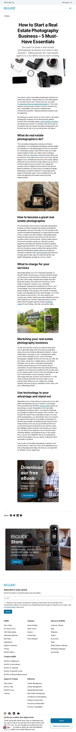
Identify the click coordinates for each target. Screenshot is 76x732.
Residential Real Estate (35, 690)
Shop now (16, 562)
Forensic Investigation (35, 707)
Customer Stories (57, 625)
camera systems (45, 406)
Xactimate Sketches (11, 635)
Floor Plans (8, 625)
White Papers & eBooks (59, 645)
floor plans (34, 155)
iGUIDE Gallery (9, 652)
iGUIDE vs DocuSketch (12, 664)
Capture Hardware (10, 645)
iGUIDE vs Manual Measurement (15, 674)
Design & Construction (35, 700)
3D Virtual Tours (9, 629)
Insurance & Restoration (35, 703)
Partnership (31, 635)
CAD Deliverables (10, 632)
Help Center (8, 683)
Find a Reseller (32, 639)
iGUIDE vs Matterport (11, 661)
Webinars (54, 632)
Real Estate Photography (36, 693)
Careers (30, 632)
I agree (61, 721)
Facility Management (34, 683)
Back (8, 16)
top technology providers (49, 121)
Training (7, 693)
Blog (52, 629)
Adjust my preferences (61, 726)
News (53, 642)
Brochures (54, 639)
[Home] (10, 8)
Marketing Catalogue (58, 649)
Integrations (8, 642)
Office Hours (31, 629)
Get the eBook (28, 495)
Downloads (55, 652)
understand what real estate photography (33, 104)
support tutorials (42, 253)
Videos (53, 635)
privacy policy (10, 607)
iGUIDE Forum (9, 690)
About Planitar (32, 625)
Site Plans (7, 639)
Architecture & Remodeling (36, 697)
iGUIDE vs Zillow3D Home (13, 671)
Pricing (6, 649)
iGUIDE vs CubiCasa (11, 668)
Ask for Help (8, 687)
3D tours (34, 383)
